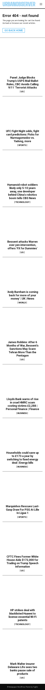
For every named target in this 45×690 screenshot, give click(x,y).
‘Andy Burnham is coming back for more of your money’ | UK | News (22, 295)
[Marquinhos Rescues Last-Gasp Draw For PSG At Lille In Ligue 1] (22, 490)
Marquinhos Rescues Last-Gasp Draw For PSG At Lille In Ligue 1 (22, 510)
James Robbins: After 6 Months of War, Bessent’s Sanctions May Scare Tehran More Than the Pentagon (22, 349)
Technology (22, 202)
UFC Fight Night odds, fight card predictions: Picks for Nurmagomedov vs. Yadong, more (22, 136)
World (22, 303)
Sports (22, 145)
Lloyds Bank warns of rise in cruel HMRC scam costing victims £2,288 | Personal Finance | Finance (22, 404)
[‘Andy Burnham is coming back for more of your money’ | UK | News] (22, 276)
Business (22, 413)
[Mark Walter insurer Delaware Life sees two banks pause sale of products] (22, 648)
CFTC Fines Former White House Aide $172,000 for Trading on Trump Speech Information (22, 561)
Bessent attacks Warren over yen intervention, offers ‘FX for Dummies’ (22, 245)
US (22, 92)
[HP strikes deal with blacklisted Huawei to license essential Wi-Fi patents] (22, 594)
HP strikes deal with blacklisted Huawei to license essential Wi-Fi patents (22, 615)
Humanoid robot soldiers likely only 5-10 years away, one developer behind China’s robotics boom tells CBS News (22, 191)
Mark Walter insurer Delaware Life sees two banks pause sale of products (22, 668)
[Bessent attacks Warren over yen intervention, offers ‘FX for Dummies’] (22, 225)
